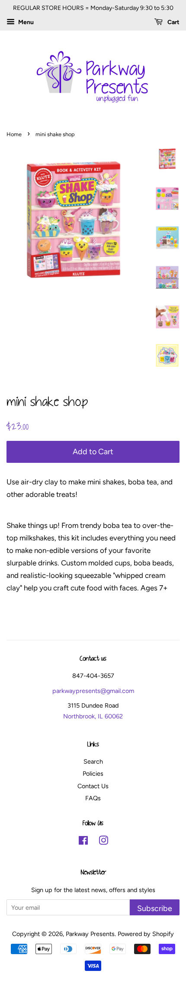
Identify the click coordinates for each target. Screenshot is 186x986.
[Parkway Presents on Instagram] (103, 842)
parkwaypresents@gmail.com (93, 691)
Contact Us (93, 786)
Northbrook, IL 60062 (93, 716)
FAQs (93, 798)
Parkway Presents (90, 934)
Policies (93, 773)
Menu (25, 22)
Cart (173, 22)
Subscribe (154, 908)
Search (93, 761)
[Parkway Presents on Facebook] (83, 842)
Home (14, 134)
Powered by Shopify (146, 934)
